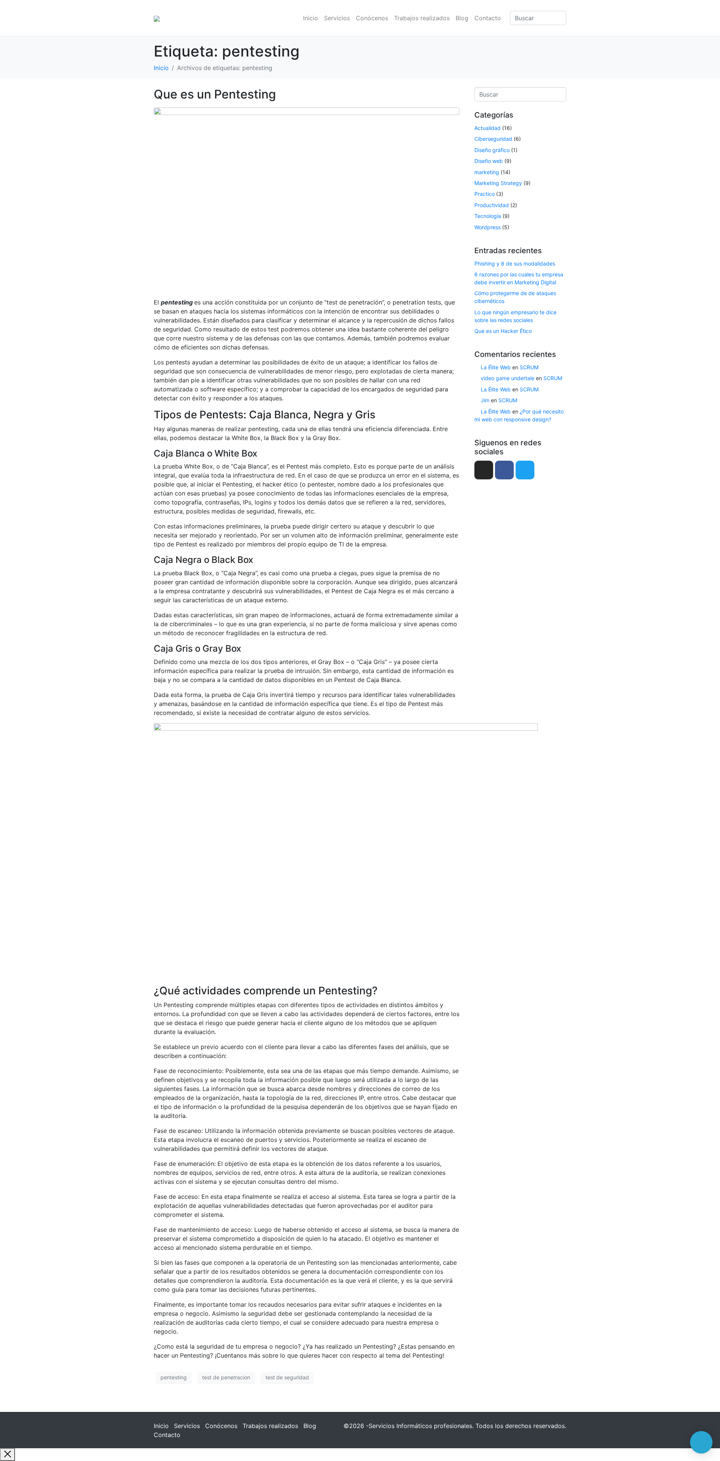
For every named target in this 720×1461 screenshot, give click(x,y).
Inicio (310, 18)
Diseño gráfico (492, 150)
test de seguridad (287, 1377)
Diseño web (488, 161)
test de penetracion (226, 1377)
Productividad (491, 205)
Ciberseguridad (493, 139)
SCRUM (529, 367)
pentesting (173, 1377)
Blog (462, 18)
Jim (485, 400)
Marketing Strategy (498, 183)
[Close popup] (7, 1454)
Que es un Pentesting (215, 94)
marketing (486, 172)
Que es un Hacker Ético (503, 331)
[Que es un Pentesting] (306, 199)
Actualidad (487, 128)
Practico (484, 194)
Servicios (337, 18)
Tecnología (487, 216)
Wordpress (487, 227)
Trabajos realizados (422, 18)
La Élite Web (496, 367)
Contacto (487, 18)
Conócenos (372, 18)
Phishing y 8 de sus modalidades (514, 263)
